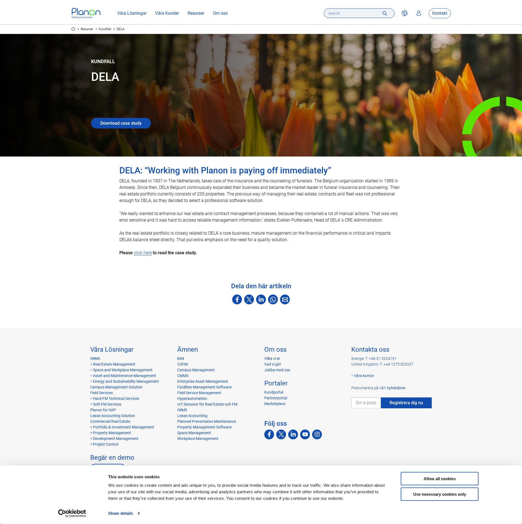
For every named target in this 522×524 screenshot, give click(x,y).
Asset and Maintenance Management (124, 375)
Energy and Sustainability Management (126, 381)
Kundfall (105, 29)
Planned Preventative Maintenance (206, 421)
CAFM (182, 364)
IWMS (95, 358)
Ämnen (187, 349)
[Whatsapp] (273, 299)
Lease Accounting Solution (112, 415)
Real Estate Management (114, 364)
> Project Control (104, 444)
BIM (180, 358)
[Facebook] (237, 299)
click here (143, 252)
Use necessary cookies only (439, 494)
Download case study (121, 123)
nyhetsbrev (396, 388)
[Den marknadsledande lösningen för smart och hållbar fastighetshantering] (86, 13)
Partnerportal (275, 398)
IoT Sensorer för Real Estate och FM (207, 404)
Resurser (196, 13)
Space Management (194, 433)
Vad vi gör (272, 364)
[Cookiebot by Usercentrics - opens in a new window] (72, 513)
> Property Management (110, 433)
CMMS (182, 375)
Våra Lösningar (132, 13)
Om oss (220, 13)
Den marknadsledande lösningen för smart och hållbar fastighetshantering (73, 28)
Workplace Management (197, 438)
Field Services (101, 393)
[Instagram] (317, 434)
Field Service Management (199, 393)
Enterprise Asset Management (202, 381)
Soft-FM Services (107, 404)
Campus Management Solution (116, 387)
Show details (120, 513)
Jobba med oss (277, 370)
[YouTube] (305, 434)
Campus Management (196, 370)
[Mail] (285, 299)
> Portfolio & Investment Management (122, 427)
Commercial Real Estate (110, 421)
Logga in (419, 13)
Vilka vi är (272, 358)
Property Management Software (204, 427)
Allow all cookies (440, 478)
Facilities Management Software (204, 387)
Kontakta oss (370, 349)
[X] (249, 299)
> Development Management (114, 438)
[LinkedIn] (261, 299)
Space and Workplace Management (123, 370)
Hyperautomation (192, 398)
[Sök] (384, 13)
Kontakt (439, 13)
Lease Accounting (192, 415)
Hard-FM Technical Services (116, 398)
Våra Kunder (167, 13)
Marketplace (274, 404)
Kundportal (273, 392)
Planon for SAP (103, 410)
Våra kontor (364, 375)
